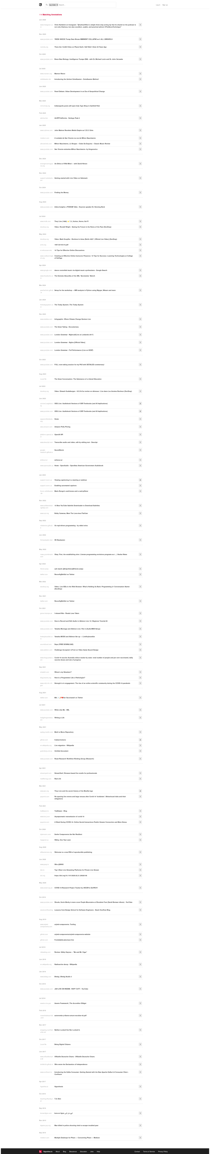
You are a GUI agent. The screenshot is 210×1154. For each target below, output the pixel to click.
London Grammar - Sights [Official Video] (69, 342)
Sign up (165, 5)
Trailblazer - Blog (60, 811)
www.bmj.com (45, 816)
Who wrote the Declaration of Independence (70, 1064)
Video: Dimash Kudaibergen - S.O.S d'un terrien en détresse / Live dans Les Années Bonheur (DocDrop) (93, 391)
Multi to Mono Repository (64, 732)
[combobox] (86, 4)
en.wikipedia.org (46, 745)
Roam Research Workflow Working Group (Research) (74, 759)
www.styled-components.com (46, 925)
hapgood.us (44, 840)
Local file (43, 379)
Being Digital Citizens (62, 1044)
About (58, 1151)
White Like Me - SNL (61, 710)
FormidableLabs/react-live (64, 940)
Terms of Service (149, 1151)
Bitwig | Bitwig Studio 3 (63, 976)
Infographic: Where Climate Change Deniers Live (72, 319)
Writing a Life (59, 717)
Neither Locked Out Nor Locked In (67, 1030)
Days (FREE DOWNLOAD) (63, 644)
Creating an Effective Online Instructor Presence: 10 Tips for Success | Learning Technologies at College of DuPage (93, 257)
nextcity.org (44, 47)
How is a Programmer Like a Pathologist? (69, 677)
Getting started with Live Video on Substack (71, 178)
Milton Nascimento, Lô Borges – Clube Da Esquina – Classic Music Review (82, 143)
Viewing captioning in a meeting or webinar (70, 480)
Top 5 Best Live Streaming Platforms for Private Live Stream (76, 870)
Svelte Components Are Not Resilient (68, 834)
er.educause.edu (46, 250)
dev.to (42, 870)
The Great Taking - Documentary (66, 327)
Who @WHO (59, 864)
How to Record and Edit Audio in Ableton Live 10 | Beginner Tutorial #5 (81, 621)
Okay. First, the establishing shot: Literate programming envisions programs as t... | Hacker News (90, 554)
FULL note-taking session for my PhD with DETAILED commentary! (79, 364)
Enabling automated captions (65, 485)
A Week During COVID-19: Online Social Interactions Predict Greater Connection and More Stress (90, 822)
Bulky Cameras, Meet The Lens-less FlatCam (71, 513)
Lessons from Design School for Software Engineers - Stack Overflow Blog (82, 910)
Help (98, 1151)
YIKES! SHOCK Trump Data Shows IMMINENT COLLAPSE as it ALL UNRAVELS (83, 39)
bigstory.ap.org (45, 1125)
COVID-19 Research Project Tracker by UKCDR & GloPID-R (75, 888)
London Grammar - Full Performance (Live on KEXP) (73, 350)
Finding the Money (61, 192)
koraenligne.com (46, 1113)
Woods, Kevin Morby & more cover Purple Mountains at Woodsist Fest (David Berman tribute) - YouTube (93, 902)
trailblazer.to (44, 811)
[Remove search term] (57, 4)
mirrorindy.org (45, 106)
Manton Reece (59, 73)
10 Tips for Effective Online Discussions (69, 250)
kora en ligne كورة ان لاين (63, 1113)
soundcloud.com (46, 644)
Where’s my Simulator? (63, 672)
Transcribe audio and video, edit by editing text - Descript (76, 442)
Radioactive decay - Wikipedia (65, 964)
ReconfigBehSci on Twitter (64, 574)
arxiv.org (43, 245)
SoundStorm (59, 450)
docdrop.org (44, 227)
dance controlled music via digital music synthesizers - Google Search (80, 270)
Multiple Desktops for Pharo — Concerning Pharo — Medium (77, 1138)
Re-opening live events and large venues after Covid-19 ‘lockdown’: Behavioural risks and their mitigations (90, 797)
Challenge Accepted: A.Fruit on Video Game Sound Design (76, 650)
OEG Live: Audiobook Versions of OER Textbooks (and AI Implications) (81, 403)
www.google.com (46, 270)
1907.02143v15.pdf (61, 245)
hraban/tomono (60, 740)
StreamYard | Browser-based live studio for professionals (75, 773)
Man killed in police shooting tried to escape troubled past (76, 1125)
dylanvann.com (45, 834)
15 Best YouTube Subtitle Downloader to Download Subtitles (77, 505)
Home (56, 419)
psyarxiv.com (45, 796)
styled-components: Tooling (65, 924)
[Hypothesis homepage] (42, 5)
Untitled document (61, 751)
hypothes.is (44, 1086)
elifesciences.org (46, 852)
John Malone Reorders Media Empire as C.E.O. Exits (73, 130)
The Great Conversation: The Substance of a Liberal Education (78, 379)
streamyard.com (46, 773)
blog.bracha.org (46, 677)
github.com (44, 740)
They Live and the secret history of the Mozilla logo (73, 791)
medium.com (45, 138)
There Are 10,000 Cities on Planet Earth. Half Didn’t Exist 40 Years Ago (80, 47)
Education (83, 1151)
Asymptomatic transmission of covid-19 (69, 816)
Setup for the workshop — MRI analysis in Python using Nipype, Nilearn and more (85, 290)
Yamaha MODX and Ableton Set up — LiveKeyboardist (74, 636)
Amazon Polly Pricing (62, 427)
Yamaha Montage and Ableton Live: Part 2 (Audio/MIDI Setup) (77, 629)
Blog (64, 1151)
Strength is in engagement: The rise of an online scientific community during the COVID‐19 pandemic (92, 683)
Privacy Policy (163, 1151)
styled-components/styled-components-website (72, 934)
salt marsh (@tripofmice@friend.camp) (68, 569)
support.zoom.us (46, 480)
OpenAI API (58, 434)
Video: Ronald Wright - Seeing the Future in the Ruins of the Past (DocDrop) (82, 227)
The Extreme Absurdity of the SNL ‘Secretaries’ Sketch (74, 276)
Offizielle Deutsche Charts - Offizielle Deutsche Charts (74, 1056)
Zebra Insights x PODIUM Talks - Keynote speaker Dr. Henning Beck (79, 207)
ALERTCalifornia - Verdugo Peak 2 (67, 118)
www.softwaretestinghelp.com (46, 506)
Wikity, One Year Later (62, 840)
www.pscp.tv (44, 864)
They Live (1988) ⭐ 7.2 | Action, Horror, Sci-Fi (71, 221)
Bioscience (73, 1151)
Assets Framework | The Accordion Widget (70, 1003)
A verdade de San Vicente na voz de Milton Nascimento (75, 138)
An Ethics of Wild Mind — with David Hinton (70, 163)
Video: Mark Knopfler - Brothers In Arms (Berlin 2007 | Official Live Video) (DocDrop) (85, 239)
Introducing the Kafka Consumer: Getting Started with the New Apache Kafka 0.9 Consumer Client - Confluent (91, 1073)
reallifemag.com (46, 779)
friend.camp (44, 569)
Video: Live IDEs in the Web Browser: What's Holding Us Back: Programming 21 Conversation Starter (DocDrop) (92, 587)
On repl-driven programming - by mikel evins (71, 525)
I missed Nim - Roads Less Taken (66, 613)
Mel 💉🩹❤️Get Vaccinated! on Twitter (68, 697)
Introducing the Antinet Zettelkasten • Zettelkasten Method (76, 79)
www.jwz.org (44, 791)
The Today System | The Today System (68, 305)
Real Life (57, 779)
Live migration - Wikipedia (64, 745)
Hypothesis (58, 1086)
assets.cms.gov (45, 1003)
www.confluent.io (46, 1072)
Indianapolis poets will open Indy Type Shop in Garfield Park (77, 106)
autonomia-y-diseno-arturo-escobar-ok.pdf (70, 1015)
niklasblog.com (45, 952)
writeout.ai (44, 460)
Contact (137, 1151)
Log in (158, 5)
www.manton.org (46, 73)
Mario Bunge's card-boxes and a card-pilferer (71, 491)
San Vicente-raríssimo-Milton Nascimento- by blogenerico (76, 149)
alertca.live (44, 118)
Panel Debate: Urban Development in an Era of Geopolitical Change (79, 91)
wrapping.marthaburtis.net (46, 1031)
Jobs (92, 1151)
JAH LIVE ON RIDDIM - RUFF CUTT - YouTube (71, 989)
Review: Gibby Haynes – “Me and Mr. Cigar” (70, 952)
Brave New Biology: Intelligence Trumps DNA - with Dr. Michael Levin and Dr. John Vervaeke (88, 59)
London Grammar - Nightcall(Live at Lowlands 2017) (73, 334)
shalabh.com (45, 672)
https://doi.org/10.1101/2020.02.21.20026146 (70, 875)
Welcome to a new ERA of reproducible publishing (73, 852)
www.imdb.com (45, 221)
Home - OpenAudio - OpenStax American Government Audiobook (78, 465)
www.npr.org (44, 513)
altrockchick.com (46, 143)
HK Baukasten (59, 540)
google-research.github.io (46, 451)
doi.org (43, 875)
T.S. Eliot (57, 1099)
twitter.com (44, 574)
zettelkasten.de (45, 79)
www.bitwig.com (46, 976)
